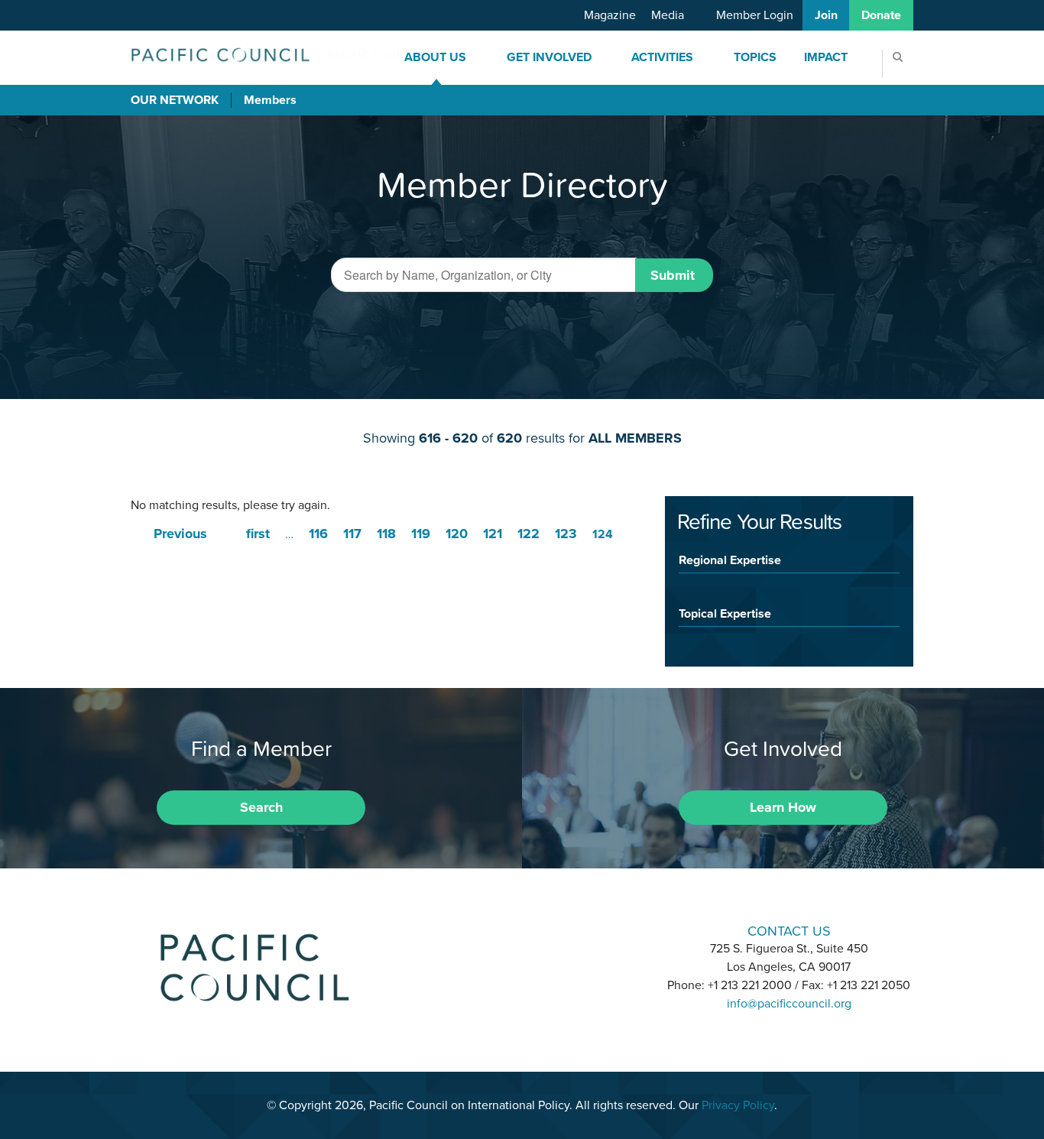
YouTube (562, 929)
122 (528, 533)
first (258, 533)
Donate (881, 15)
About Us (435, 57)
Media (667, 15)
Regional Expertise (730, 559)
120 (457, 533)
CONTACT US (789, 930)
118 (386, 533)
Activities (662, 57)
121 (492, 533)
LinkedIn (482, 929)
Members (270, 100)
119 (420, 533)
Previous (180, 533)
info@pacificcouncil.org (789, 1003)
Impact (826, 57)
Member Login (754, 15)
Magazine (610, 15)
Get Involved (549, 57)
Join (826, 15)
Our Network (175, 100)
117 (352, 533)
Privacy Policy (738, 1105)
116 (318, 533)
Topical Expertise (725, 613)
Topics (755, 57)
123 (566, 533)
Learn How (783, 807)
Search (261, 807)
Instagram (522, 929)
